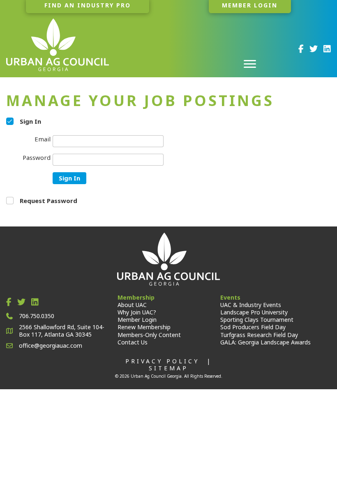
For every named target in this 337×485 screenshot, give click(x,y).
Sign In (69, 178)
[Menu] (249, 64)
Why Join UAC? (137, 312)
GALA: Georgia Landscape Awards (265, 342)
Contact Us (133, 342)
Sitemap (168, 368)
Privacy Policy (162, 361)
